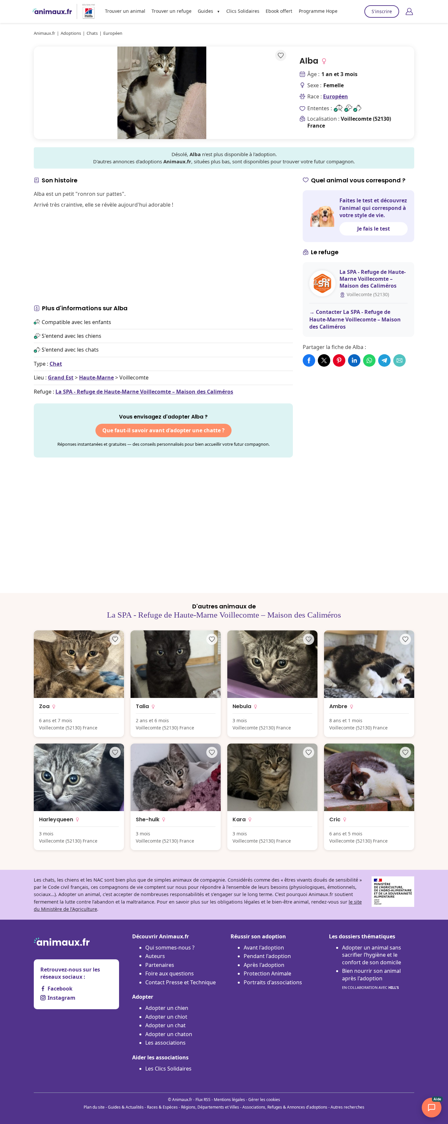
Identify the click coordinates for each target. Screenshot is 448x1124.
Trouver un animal (125, 11)
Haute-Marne (96, 377)
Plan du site (94, 1107)
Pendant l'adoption (267, 956)
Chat (56, 363)
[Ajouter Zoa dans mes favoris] (115, 639)
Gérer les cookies (264, 1099)
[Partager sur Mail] (399, 360)
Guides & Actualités (126, 1107)
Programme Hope (318, 11)
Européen (335, 96)
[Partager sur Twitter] (324, 360)
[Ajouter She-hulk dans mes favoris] (211, 752)
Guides (205, 11)
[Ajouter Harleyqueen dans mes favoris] (115, 752)
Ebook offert (279, 11)
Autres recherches (347, 1107)
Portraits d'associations (273, 982)
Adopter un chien (166, 1008)
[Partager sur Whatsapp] (369, 360)
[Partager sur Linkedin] (354, 360)
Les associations (165, 1042)
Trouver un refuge (172, 11)
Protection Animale (267, 973)
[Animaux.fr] (52, 11)
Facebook (60, 988)
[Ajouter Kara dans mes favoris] (308, 752)
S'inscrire (382, 11)
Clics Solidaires (242, 11)
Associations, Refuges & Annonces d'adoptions (284, 1107)
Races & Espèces (162, 1107)
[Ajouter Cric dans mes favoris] (405, 752)
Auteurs (155, 956)
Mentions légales (229, 1099)
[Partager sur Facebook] (309, 360)
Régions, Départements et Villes (210, 1107)
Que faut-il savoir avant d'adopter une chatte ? (163, 430)
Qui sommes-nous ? (169, 947)
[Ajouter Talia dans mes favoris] (211, 639)
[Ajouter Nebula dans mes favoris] (308, 639)
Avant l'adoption (264, 947)
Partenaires (159, 965)
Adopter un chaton (168, 1034)
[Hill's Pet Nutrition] (86, 11)
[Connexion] (409, 11)
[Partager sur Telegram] (384, 360)
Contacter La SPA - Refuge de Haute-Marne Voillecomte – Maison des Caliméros (355, 319)
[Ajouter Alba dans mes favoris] (280, 55)
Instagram (61, 997)
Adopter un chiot (166, 1016)
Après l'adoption (264, 965)
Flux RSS (203, 1099)
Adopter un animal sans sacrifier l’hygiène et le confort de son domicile (371, 955)
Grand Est (60, 377)
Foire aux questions (169, 973)
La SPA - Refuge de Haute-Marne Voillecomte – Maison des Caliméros (144, 391)
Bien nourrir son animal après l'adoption (371, 978)
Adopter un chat (165, 1025)
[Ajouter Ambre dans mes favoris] (405, 639)
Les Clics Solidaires (168, 1068)
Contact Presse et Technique (180, 982)
